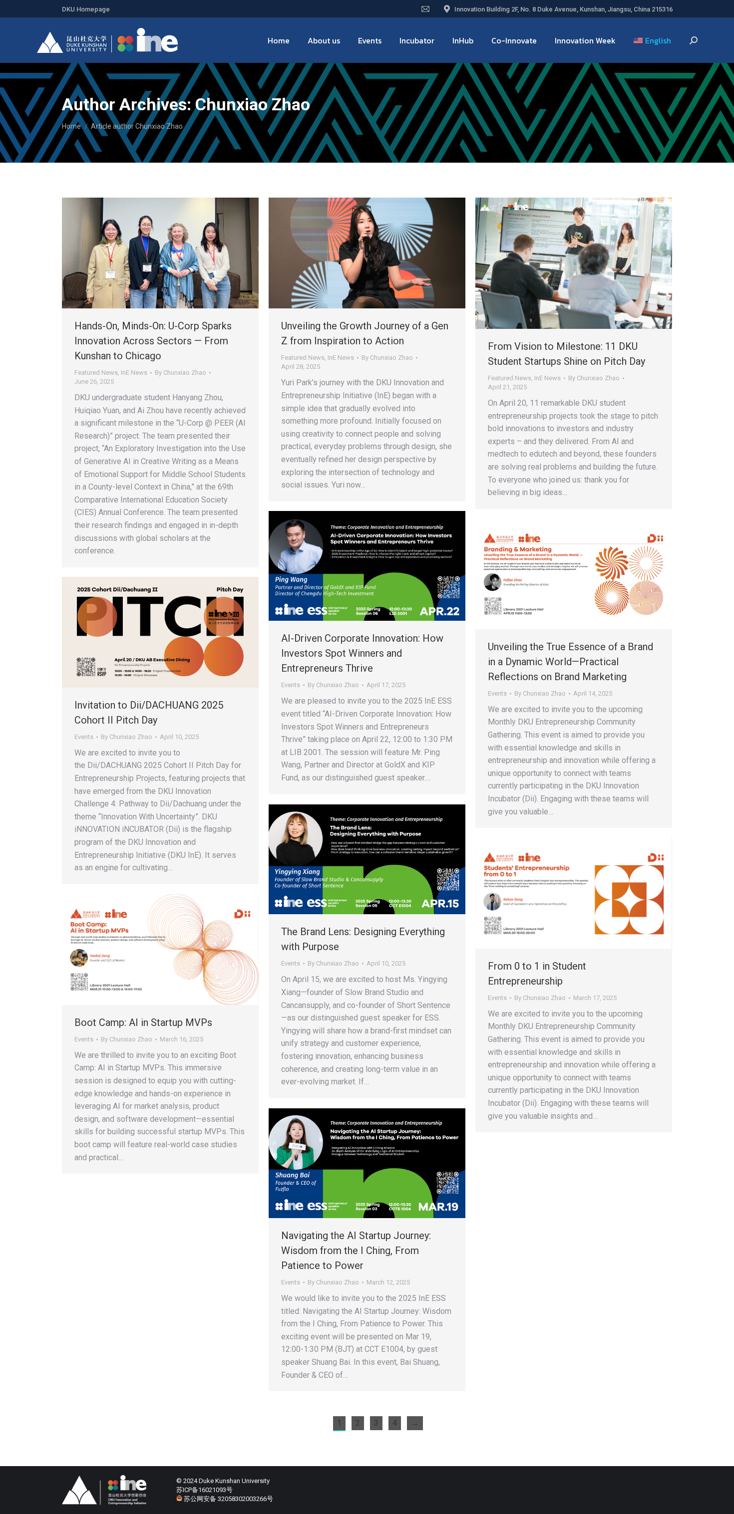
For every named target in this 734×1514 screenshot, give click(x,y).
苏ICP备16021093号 (204, 1490)
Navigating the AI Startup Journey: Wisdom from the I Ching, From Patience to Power (356, 1250)
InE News (134, 372)
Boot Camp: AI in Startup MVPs (143, 1022)
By (180, 372)
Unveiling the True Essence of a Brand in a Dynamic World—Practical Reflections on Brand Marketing (570, 662)
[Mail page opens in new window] (425, 8)
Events (290, 685)
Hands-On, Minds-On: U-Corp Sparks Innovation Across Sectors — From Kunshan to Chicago (153, 341)
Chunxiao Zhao (252, 104)
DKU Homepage (86, 9)
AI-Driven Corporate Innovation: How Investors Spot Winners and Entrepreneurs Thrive (362, 653)
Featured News (96, 372)
